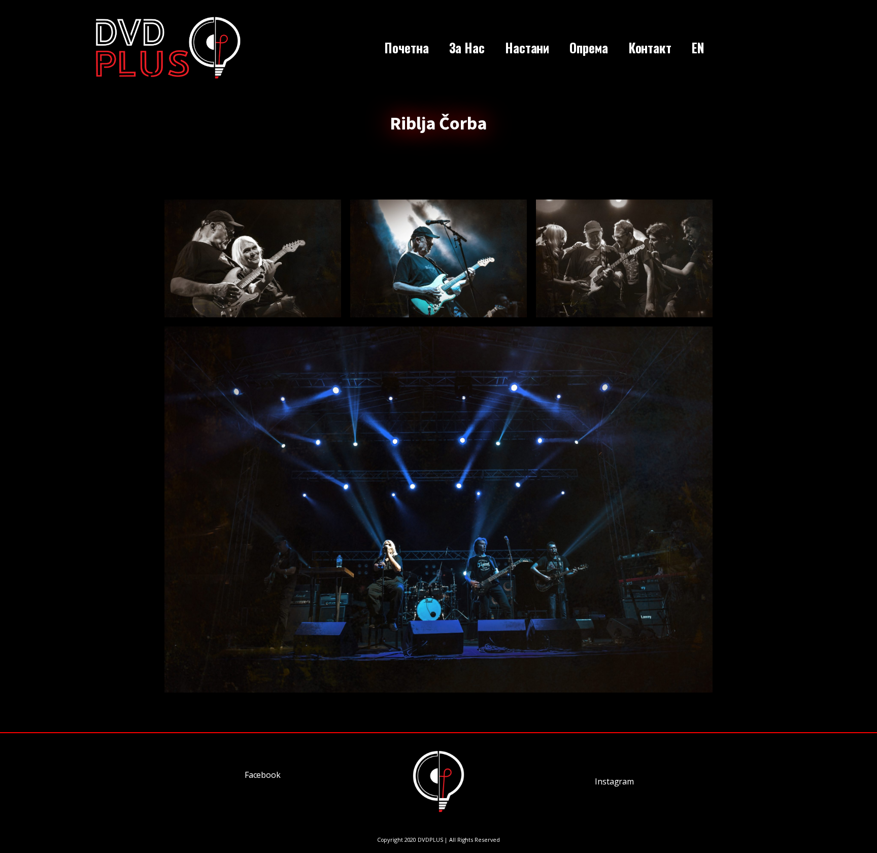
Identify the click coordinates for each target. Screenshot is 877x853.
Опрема (588, 47)
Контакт (649, 47)
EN (698, 47)
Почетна (406, 47)
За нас (467, 47)
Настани (527, 47)
